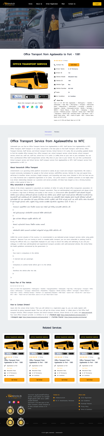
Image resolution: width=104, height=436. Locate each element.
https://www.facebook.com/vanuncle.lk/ (73, 315)
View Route (9, 368)
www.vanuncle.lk (87, 312)
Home (30, 4)
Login (97, 4)
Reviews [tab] (56, 132)
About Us (39, 4)
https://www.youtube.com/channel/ (75, 317)
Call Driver (74, 65)
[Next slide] (99, 358)
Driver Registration (52, 4)
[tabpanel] (52, 229)
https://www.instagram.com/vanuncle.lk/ (35, 317)
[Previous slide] (5, 358)
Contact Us (71, 4)
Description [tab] (48, 132)
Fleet (63, 4)
